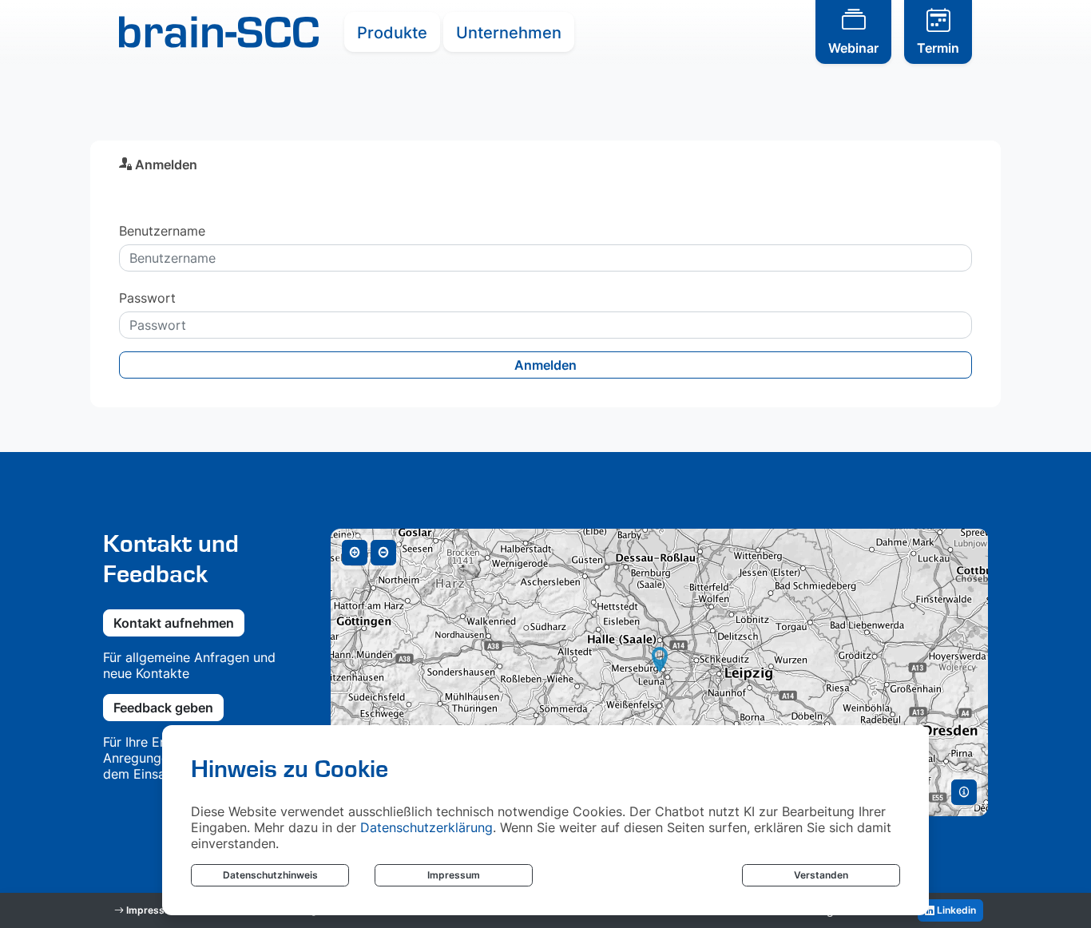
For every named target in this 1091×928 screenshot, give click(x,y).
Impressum (453, 875)
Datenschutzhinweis (270, 875)
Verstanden (821, 875)
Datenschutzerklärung (426, 827)
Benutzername (162, 231)
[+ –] (659, 672)
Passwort (147, 298)
